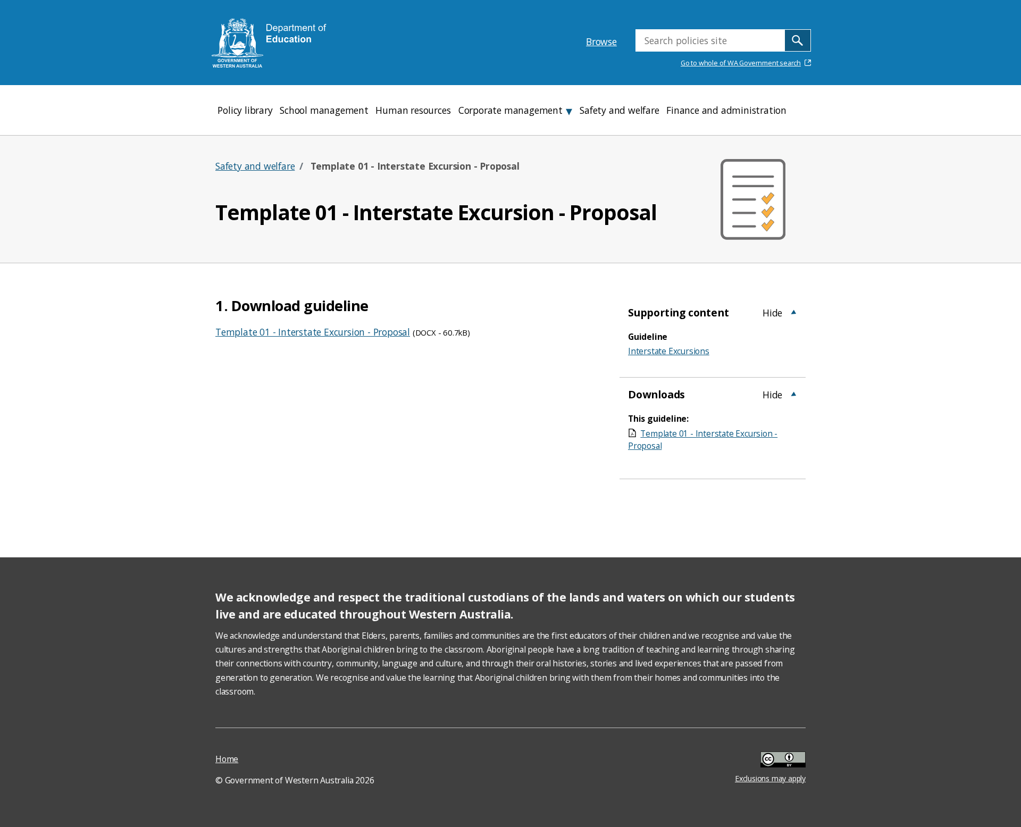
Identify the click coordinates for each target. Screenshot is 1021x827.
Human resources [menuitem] (412, 110)
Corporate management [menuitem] (510, 110)
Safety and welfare (255, 166)
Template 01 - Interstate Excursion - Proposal (312, 331)
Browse (601, 41)
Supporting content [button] (678, 312)
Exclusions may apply (770, 760)
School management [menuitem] (324, 110)
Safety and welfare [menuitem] (619, 110)
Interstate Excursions (668, 351)
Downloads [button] (656, 394)
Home (226, 759)
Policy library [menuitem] (244, 110)
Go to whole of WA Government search (741, 63)
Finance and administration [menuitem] (726, 110)
